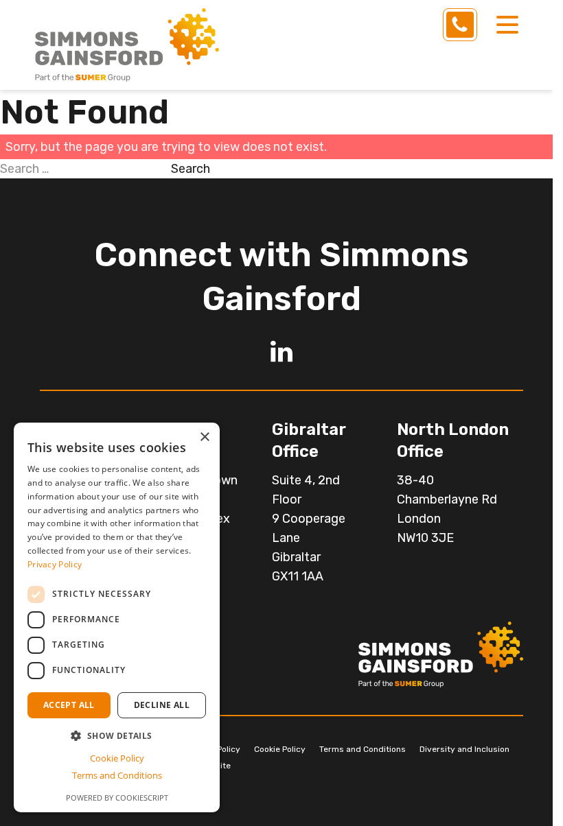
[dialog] (117, 617)
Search (190, 168)
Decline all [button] (161, 705)
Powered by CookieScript (117, 797)
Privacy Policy (54, 564)
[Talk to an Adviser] (460, 24)
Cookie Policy (280, 749)
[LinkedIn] (281, 351)
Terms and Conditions (362, 749)
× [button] (204, 437)
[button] (116, 735)
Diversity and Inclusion (464, 749)
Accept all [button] (69, 705)
